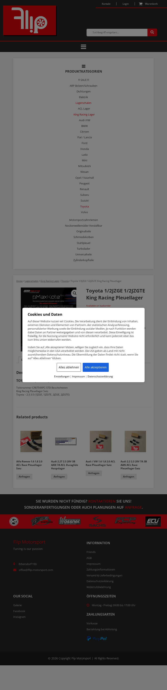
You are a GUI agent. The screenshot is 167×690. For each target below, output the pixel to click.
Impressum (78, 376)
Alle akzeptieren (96, 367)
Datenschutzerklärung (100, 376)
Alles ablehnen (69, 367)
